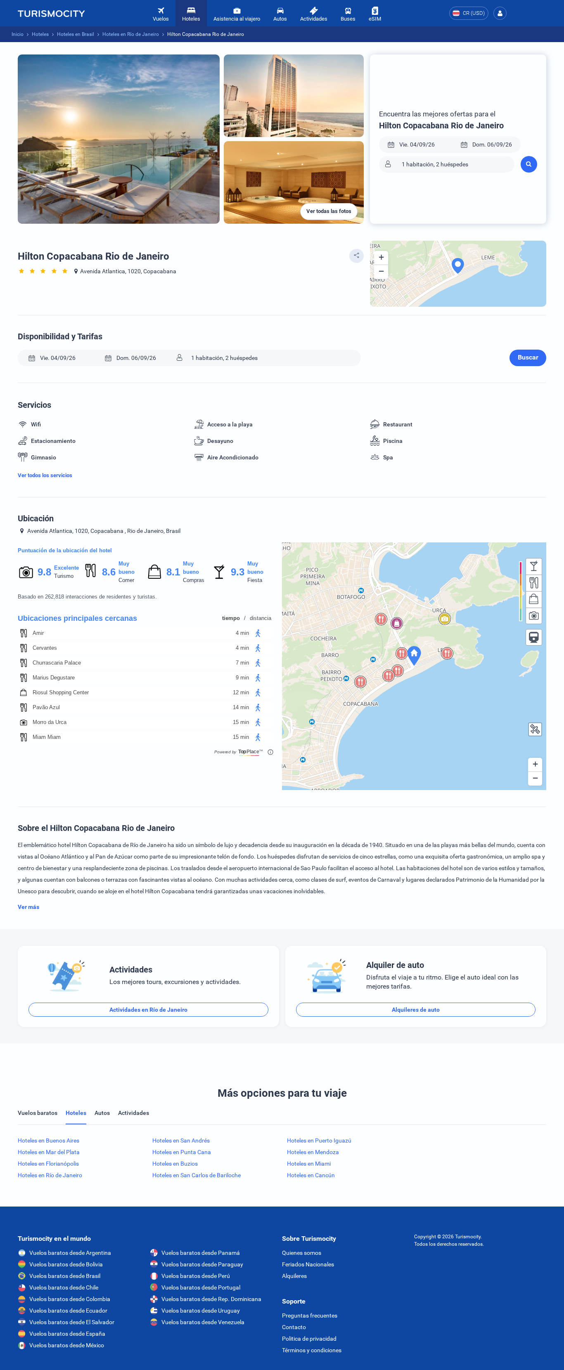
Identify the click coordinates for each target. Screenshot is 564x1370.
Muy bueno (126, 568)
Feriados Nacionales (308, 1264)
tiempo (231, 618)
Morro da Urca (49, 722)
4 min (242, 633)
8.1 (173, 571)
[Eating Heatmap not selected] (534, 583)
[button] (500, 13)
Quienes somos (301, 1252)
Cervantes (45, 648)
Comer (126, 580)
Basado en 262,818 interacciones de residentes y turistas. (87, 597)
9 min (242, 677)
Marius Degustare (54, 677)
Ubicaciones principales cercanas (77, 618)
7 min (242, 663)
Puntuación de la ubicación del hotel (65, 550)
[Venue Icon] (23, 633)
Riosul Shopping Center (61, 692)
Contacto (294, 1327)
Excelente (66, 568)
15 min (241, 722)
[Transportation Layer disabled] (534, 637)
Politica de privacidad (309, 1338)
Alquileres (294, 1276)
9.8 (44, 571)
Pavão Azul (46, 707)
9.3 (237, 571)
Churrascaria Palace (57, 663)
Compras (193, 580)
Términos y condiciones (311, 1350)
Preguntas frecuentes (309, 1315)
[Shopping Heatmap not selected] (534, 599)
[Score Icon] (26, 572)
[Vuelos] (51, 13)
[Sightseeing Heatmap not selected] (534, 616)
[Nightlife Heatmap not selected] (534, 566)
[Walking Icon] (258, 633)
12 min (241, 692)
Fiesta (254, 580)
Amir (38, 633)
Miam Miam (47, 737)
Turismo (63, 576)
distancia (260, 618)
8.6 (108, 571)
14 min (241, 707)
